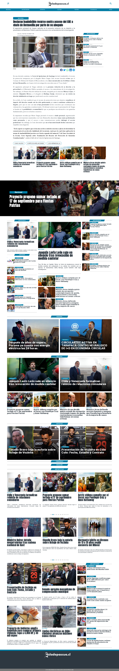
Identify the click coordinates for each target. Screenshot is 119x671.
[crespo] (81, 642)
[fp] (86, 225)
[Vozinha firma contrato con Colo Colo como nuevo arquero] (81, 600)
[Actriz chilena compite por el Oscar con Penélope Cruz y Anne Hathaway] (86, 236)
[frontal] (81, 590)
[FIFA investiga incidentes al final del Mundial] (11, 270)
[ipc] (79, 47)
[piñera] (95, 536)
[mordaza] (81, 611)
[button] (19, 143)
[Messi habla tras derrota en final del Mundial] (11, 289)
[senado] (79, 55)
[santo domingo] (11, 261)
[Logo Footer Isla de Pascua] (59, 657)
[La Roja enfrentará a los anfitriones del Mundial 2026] (81, 569)
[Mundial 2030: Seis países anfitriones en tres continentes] (11, 280)
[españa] (11, 298)
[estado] (79, 62)
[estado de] (86, 246)
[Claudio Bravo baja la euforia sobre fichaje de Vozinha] (24, 536)
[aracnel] (81, 621)
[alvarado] (81, 632)
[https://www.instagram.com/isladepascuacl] (59, 661)
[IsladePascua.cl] (8, 4)
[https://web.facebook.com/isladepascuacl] (47, 661)
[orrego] (81, 580)
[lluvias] (59, 627)
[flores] (79, 39)
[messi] (11, 308)
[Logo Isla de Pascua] (59, 6)
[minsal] (59, 536)
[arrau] (86, 257)
